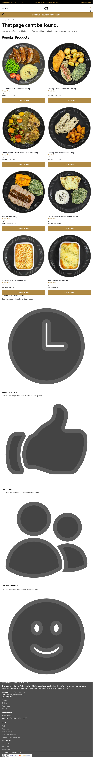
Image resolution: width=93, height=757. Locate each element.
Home (4, 20)
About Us (5, 729)
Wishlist (4, 709)
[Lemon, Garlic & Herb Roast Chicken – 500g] (23, 128)
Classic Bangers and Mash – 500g (16, 89)
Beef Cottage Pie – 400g (58, 280)
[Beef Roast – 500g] (23, 192)
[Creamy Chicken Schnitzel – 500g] (69, 64)
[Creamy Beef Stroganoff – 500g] (69, 128)
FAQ (3, 726)
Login (83, 2)
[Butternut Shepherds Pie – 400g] (23, 255)
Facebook (5, 744)
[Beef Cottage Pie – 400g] (69, 255)
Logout (88, 2)
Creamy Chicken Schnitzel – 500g (62, 89)
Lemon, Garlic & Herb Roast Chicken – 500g (20, 152)
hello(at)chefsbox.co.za (15, 695)
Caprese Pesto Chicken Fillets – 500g (63, 216)
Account (5, 700)
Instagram (5, 747)
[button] (90, 9)
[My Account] (3, 14)
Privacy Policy (7, 732)
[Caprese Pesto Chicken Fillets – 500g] (69, 192)
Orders (4, 703)
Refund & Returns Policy (11, 738)
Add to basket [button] (24, 101)
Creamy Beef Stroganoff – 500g (61, 152)
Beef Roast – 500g (9, 216)
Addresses (6, 706)
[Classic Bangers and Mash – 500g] (23, 64)
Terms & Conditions (9, 735)
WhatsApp (6, 749)
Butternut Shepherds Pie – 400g (15, 280)
